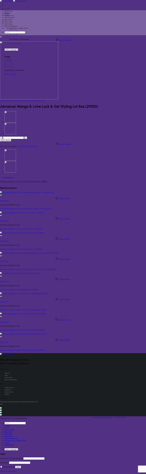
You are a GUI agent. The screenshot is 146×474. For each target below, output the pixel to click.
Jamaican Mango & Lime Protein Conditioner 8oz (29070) (22, 350)
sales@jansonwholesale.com (103, 417)
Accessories (9, 17)
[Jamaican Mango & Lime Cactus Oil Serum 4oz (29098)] (23, 314)
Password (4, 463)
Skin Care (8, 22)
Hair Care (8, 24)
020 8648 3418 (121, 417)
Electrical (8, 20)
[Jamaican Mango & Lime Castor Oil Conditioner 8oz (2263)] (24, 293)
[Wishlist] (1, 195)
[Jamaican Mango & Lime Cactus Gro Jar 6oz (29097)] (22, 213)
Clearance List (9, 392)
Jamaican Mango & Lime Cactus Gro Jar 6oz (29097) (21, 229)
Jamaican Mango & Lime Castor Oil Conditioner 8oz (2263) (23, 310)
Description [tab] (9, 178)
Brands (7, 13)
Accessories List (9, 387)
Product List (8, 390)
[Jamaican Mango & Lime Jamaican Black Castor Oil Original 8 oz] (26, 192)
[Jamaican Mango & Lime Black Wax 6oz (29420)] (20, 273)
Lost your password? (8, 471)
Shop (7, 15)
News (6, 375)
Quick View (4, 201)
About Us (8, 11)
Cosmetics (10, 101)
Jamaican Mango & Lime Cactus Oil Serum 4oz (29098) (22, 330)
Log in (18, 467)
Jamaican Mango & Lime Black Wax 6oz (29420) (19, 289)
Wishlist (7, 394)
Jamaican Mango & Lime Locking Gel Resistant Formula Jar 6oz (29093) (28, 269)
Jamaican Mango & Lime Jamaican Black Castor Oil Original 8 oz (26, 209)
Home (7, 9)
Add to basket (5, 140)
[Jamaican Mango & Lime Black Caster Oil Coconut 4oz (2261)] (10, 134)
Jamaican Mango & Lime (35, 101)
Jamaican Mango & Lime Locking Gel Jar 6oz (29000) (21, 249)
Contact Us (9, 15)
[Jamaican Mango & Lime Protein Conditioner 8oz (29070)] (23, 334)
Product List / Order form (17, 28)
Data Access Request (11, 379)
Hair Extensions (11, 26)
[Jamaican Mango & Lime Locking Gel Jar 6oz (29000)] (22, 233)
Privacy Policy (9, 377)
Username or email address (11, 458)
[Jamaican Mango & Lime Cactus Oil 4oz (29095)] (10, 122)
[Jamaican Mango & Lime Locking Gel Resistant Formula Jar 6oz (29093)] (29, 253)
